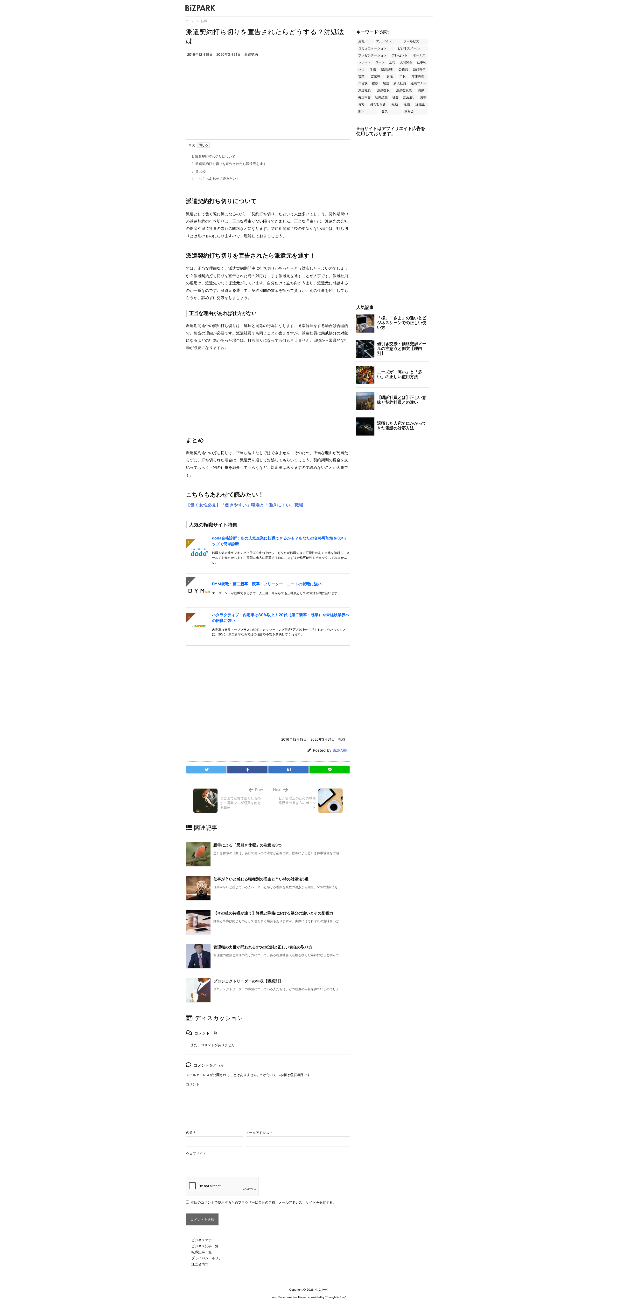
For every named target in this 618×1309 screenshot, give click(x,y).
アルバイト (384, 41)
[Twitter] (206, 769)
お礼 (361, 41)
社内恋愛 (381, 97)
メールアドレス (259, 1133)
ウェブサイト (196, 1153)
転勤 (395, 104)
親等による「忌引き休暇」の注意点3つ (247, 845)
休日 (361, 69)
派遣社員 (364, 90)
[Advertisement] (268, 103)
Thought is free (335, 1297)
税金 (395, 97)
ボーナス (419, 55)
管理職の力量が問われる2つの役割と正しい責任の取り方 (262, 947)
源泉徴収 (383, 90)
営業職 (375, 76)
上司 (392, 62)
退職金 (420, 104)
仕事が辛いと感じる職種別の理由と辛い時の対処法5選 (261, 879)
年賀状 (363, 83)
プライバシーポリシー (208, 1258)
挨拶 (375, 83)
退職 (407, 104)
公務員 (403, 69)
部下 (361, 111)
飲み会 (409, 111)
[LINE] (329, 769)
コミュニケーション (372, 48)
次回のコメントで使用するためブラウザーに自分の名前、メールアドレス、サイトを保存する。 (263, 1202)
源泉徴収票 (404, 90)
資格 (361, 104)
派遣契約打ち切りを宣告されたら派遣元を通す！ (230, 164)
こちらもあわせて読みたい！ (215, 179)
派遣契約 (251, 54)
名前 (190, 1133)
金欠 (384, 111)
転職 (204, 21)
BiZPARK (340, 750)
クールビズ (411, 41)
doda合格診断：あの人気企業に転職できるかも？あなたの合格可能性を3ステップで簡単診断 (280, 541)
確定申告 (364, 97)
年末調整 (418, 76)
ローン (380, 62)
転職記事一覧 (201, 1252)
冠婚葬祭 (419, 69)
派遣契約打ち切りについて (213, 156)
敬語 (386, 83)
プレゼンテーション (372, 55)
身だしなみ (378, 104)
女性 (389, 76)
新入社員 (399, 83)
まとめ (198, 171)
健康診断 (387, 69)
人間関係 (406, 62)
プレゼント (399, 55)
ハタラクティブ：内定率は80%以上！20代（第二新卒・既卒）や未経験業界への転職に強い (280, 617)
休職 (373, 69)
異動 (421, 90)
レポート (364, 62)
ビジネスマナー (203, 1240)
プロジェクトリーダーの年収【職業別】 (248, 981)
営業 (361, 76)
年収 (402, 76)
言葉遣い (409, 97)
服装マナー (418, 83)
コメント (192, 1084)
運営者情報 (199, 1264)
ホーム (190, 21)
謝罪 (423, 97)
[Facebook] (247, 769)
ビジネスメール (409, 48)
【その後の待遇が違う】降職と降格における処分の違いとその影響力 (273, 913)
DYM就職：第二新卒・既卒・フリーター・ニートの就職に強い (267, 583)
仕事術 (421, 62)
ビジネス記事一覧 (204, 1246)
